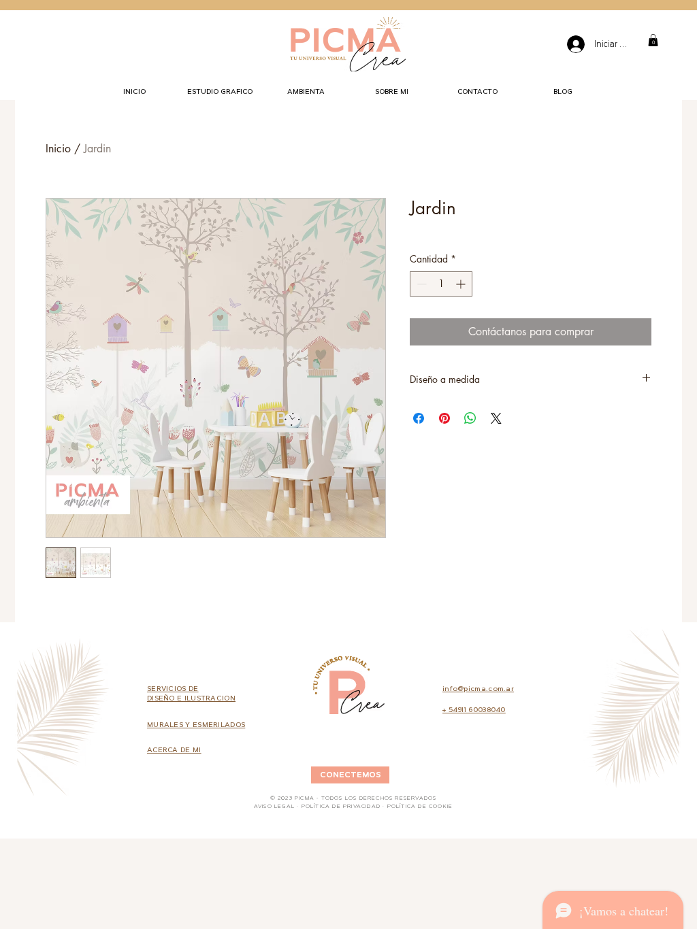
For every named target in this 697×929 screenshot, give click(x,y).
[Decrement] (420, 284)
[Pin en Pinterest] (444, 418)
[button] (653, 40)
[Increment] (461, 284)
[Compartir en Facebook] (418, 418)
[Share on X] (496, 418)
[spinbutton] (441, 284)
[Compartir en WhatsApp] (470, 418)
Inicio (58, 148)
